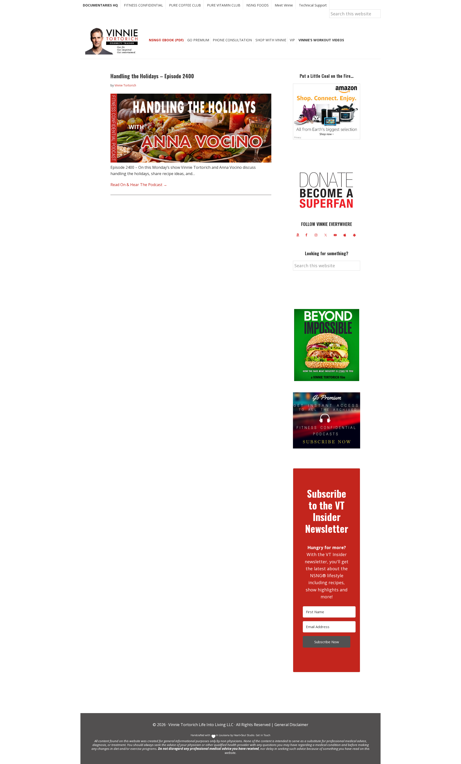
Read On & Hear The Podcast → (138, 184)
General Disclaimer (290, 724)
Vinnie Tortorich (113, 41)
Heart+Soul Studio (243, 735)
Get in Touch (263, 735)
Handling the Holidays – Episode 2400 (152, 76)
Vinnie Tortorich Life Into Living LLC (200, 724)
